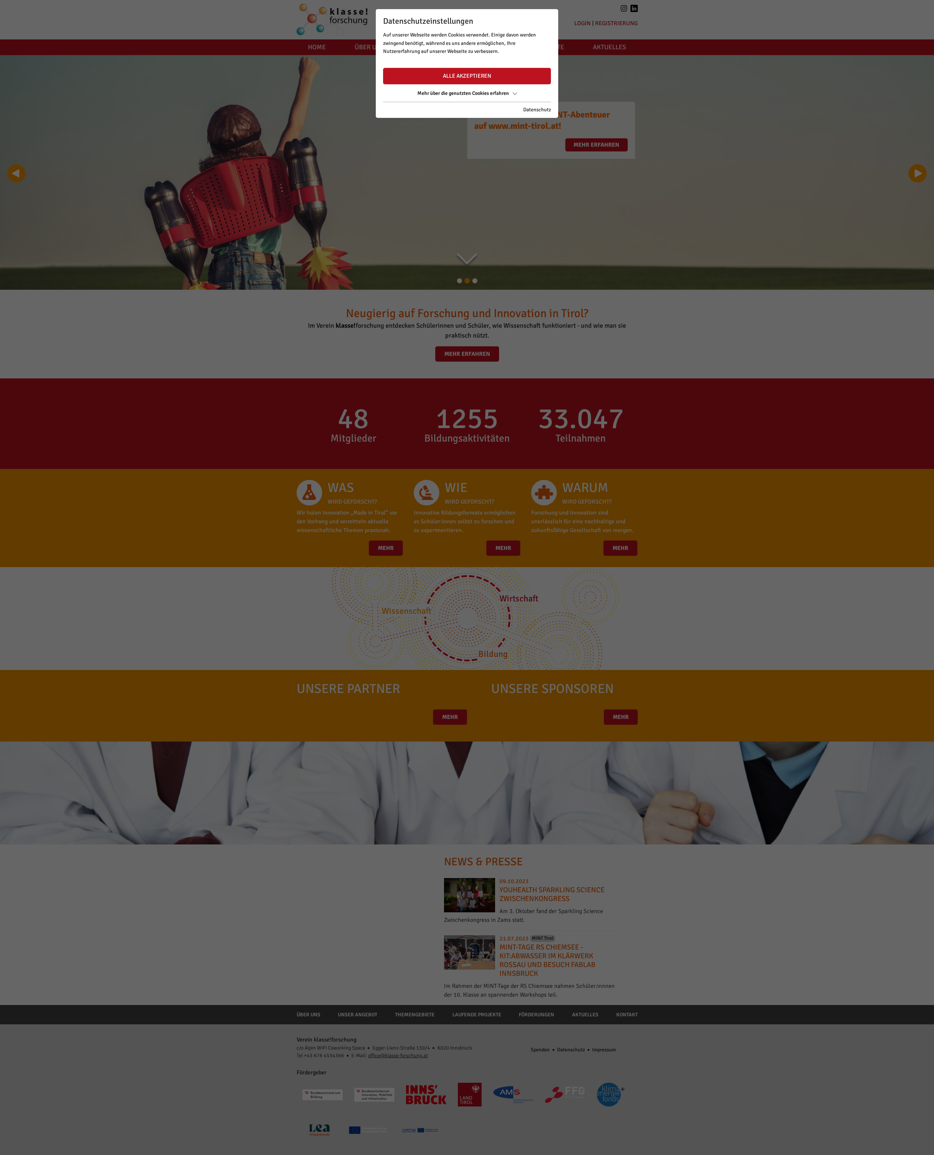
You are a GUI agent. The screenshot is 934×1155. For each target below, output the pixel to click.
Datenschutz (537, 110)
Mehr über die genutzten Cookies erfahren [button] (463, 93)
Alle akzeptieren (467, 76)
